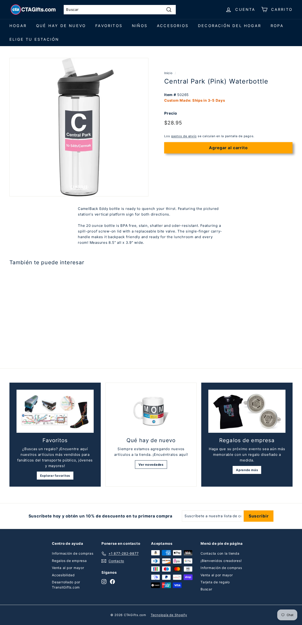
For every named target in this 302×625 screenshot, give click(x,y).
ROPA (277, 25)
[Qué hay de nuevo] (151, 411)
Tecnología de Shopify (169, 615)
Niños (139, 25)
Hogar (18, 25)
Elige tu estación (34, 39)
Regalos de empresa (69, 561)
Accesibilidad (63, 575)
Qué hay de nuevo (61, 25)
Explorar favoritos (55, 475)
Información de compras (72, 553)
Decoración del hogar (229, 25)
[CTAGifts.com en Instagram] (103, 581)
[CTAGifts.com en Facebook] (112, 581)
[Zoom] (79, 127)
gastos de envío (184, 136)
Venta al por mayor (68, 568)
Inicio (168, 73)
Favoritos (108, 25)
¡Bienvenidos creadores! (221, 561)
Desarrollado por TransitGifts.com (66, 584)
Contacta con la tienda (220, 553)
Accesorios (173, 25)
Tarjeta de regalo (215, 582)
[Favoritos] (55, 411)
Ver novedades (151, 464)
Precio (170, 113)
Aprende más (247, 470)
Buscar (206, 589)
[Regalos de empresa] (246, 411)
